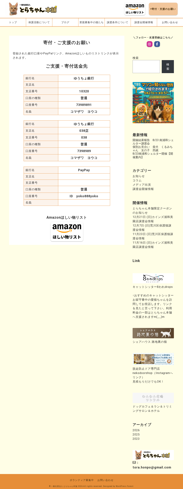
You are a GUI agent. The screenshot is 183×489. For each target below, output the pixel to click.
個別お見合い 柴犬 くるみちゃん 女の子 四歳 (153, 148)
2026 (136, 430)
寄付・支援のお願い (164, 8)
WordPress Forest (124, 486)
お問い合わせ (170, 22)
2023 (136, 438)
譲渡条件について (117, 22)
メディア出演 (142, 184)
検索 (136, 58)
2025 (136, 434)
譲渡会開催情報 (143, 22)
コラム (137, 180)
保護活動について (39, 22)
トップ (13, 22)
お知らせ (139, 176)
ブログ (65, 22)
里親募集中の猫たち (92, 22)
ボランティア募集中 (82, 480)
